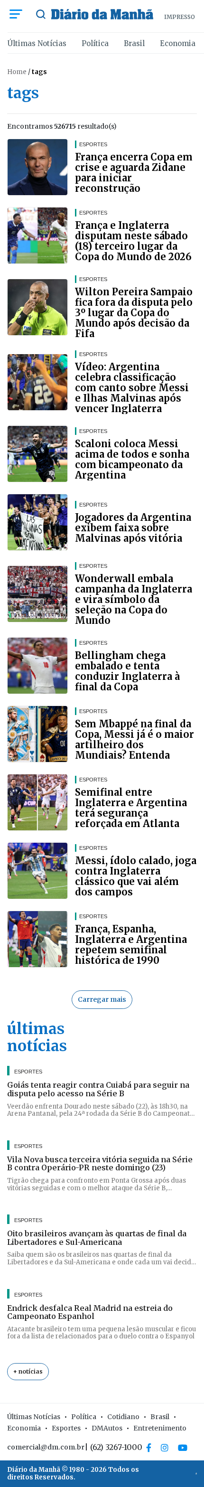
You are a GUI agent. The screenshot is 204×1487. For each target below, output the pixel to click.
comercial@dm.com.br (45, 1447)
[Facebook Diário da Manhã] (148, 1447)
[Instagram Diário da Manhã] (164, 1447)
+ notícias (28, 1371)
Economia (177, 43)
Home (17, 72)
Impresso (179, 16)
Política (95, 43)
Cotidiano (123, 1416)
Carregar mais (102, 999)
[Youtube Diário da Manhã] (182, 1447)
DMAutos (107, 1428)
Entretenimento (159, 1428)
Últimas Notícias (37, 43)
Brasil (134, 43)
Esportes (66, 1428)
